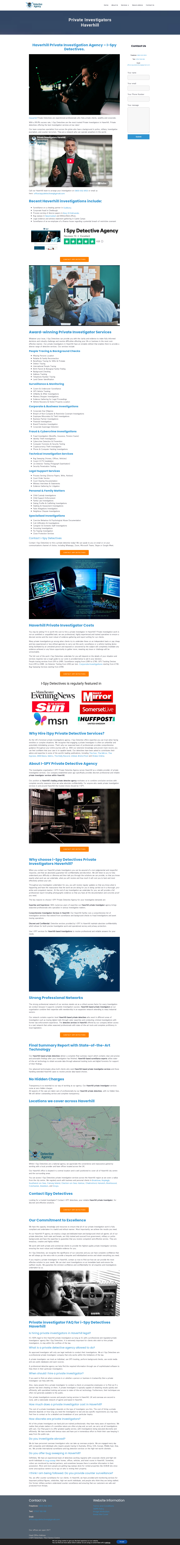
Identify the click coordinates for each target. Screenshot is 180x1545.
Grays (55, 1186)
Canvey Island (53, 1183)
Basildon (44, 1186)
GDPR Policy (98, 1508)
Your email (132, 83)
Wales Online (98, 756)
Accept (122, 1542)
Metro (50, 756)
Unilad (74, 756)
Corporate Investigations (90, 664)
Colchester (34, 1186)
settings (107, 1543)
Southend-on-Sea (37, 1183)
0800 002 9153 (81, 190)
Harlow (81, 1183)
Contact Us (150, 5)
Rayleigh (105, 1180)
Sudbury (67, 207)
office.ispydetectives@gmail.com (49, 193)
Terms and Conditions (103, 1506)
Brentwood (111, 1183)
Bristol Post (83, 756)
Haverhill (33, 118)
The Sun (93, 753)
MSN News (42, 756)
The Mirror (102, 753)
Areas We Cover (100, 1514)
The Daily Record (62, 756)
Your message (133, 105)
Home (106, 5)
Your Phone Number (136, 94)
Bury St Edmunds (71, 213)
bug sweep (50, 1460)
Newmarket (50, 216)
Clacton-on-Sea (69, 1183)
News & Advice (137, 5)
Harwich (101, 1183)
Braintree (96, 1180)
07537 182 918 (140, 59)
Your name (132, 72)
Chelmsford (91, 1183)
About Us (114, 5)
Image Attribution (101, 1511)
